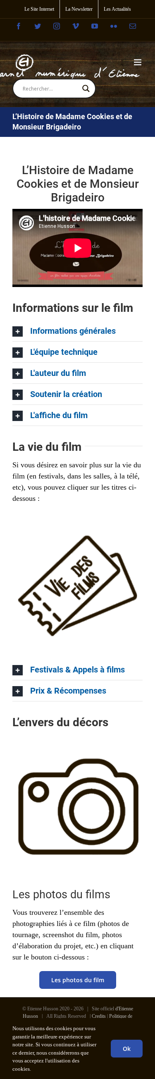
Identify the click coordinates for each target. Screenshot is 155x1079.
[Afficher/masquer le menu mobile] (138, 62)
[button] (77, 331)
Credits (99, 1016)
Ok (127, 1049)
